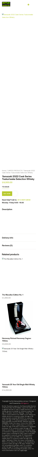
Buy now (7, 193)
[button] (15, 193)
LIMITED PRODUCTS (15, 171)
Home (4, 171)
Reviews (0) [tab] (7, 245)
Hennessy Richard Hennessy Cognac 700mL (16, 339)
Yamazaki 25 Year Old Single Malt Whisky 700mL (18, 385)
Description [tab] (7, 209)
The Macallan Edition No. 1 (12, 294)
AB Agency (25, 403)
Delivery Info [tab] (7, 237)
